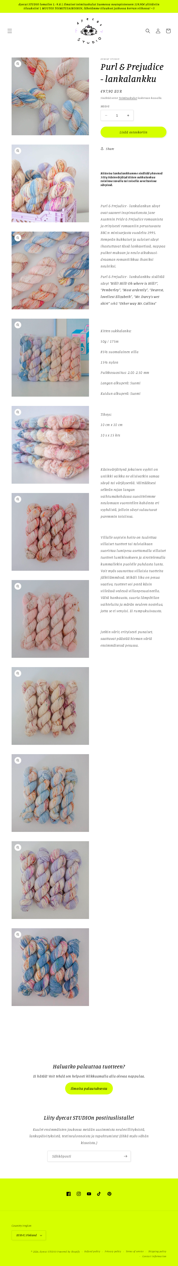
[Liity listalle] (125, 1156)
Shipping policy (157, 1251)
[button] (10, 31)
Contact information (154, 1256)
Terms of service (135, 1251)
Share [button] (110, 149)
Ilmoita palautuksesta (89, 1088)
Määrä (105, 106)
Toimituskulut (128, 98)
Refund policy (92, 1251)
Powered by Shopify (68, 1251)
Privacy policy (113, 1251)
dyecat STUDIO (48, 1251)
